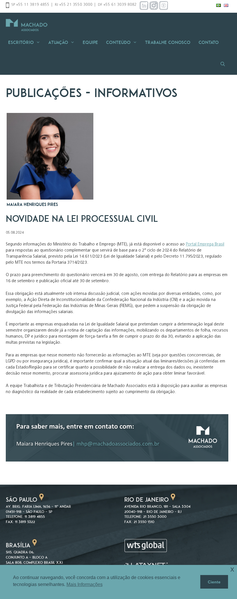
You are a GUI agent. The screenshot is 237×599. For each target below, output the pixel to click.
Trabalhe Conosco (167, 42)
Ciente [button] (214, 582)
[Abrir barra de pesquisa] (224, 64)
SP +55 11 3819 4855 (30, 5)
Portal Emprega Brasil (205, 244)
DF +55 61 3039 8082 (117, 5)
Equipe (90, 42)
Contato (209, 42)
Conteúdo (118, 42)
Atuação (58, 42)
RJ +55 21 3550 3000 (73, 5)
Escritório (21, 42)
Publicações (44, 93)
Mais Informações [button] (84, 584)
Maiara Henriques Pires (32, 204)
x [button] (232, 569)
